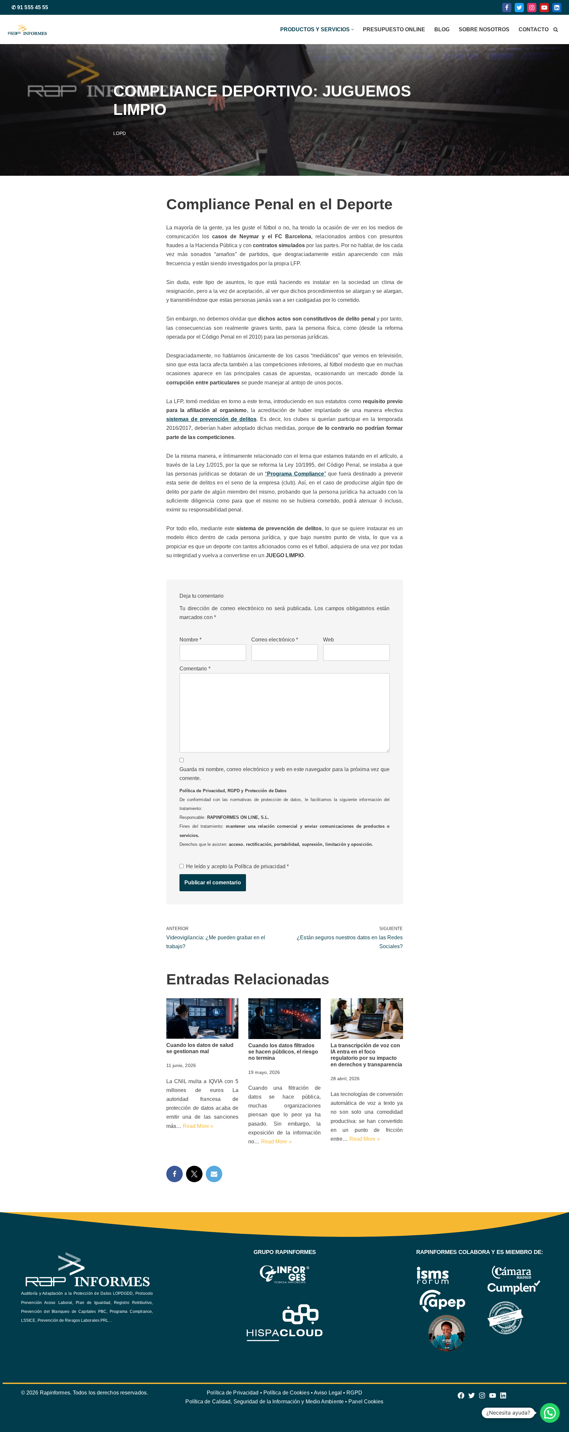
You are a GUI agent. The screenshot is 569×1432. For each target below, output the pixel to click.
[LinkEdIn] (556, 7)
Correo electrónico (274, 639)
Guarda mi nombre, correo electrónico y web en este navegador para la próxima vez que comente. (284, 774)
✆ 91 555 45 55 (30, 7)
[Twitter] (519, 7)
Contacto (534, 29)
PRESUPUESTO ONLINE (394, 29)
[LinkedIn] (503, 1397)
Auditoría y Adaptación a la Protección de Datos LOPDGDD (77, 1293)
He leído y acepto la (237, 866)
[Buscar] (555, 29)
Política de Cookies (287, 1392)
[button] (352, 29)
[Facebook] (506, 7)
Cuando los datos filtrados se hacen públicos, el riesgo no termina (283, 1052)
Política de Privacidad (232, 1392)
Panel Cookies (365, 1401)
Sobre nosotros (484, 29)
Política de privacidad (260, 866)
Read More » (198, 1126)
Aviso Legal (328, 1392)
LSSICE (28, 1320)
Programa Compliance (131, 1311)
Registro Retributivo (133, 1302)
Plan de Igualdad (93, 1302)
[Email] (214, 1174)
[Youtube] (544, 7)
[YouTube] (493, 1397)
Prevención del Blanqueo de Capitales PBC (63, 1311)
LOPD (119, 133)
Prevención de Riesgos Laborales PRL (73, 1320)
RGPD (354, 1392)
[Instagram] (531, 7)
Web (328, 639)
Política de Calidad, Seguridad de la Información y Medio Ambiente (264, 1401)
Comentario (194, 668)
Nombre (190, 639)
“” (295, 474)
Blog (441, 29)
